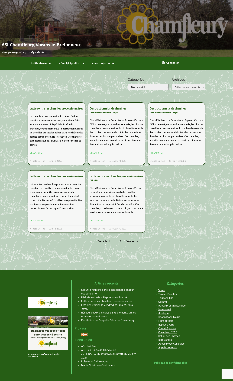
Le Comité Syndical (69, 63)
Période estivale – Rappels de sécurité (104, 297)
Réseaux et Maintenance (172, 305)
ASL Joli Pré (88, 346)
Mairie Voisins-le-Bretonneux (98, 365)
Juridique (163, 313)
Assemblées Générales (171, 343)
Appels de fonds (167, 347)
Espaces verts (166, 324)
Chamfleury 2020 (167, 332)
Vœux (161, 290)
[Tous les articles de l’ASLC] (84, 334)
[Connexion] (163, 62)
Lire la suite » (36, 153)
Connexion (172, 62)
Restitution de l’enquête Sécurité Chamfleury (107, 320)
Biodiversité (165, 339)
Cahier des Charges (169, 336)
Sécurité (163, 301)
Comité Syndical (167, 328)
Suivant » (132, 241)
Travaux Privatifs (167, 294)
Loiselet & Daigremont (94, 361)
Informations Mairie (169, 317)
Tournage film (165, 298)
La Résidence (39, 63)
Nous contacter (100, 63)
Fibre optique (165, 320)
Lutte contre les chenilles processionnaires (56, 108)
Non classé (164, 309)
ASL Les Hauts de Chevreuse (98, 350)
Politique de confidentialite (170, 362)
